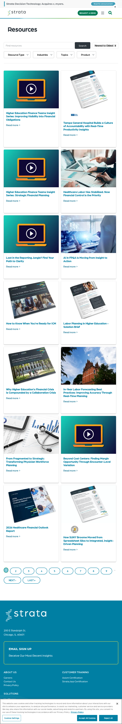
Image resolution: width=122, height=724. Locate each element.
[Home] (22, 12)
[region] (61, 711)
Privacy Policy (77, 712)
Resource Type (16, 54)
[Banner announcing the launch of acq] (61, 4)
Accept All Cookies (87, 718)
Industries (42, 54)
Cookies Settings (11, 718)
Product (85, 54)
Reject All (108, 718)
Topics (64, 54)
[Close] (117, 703)
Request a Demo (87, 13)
